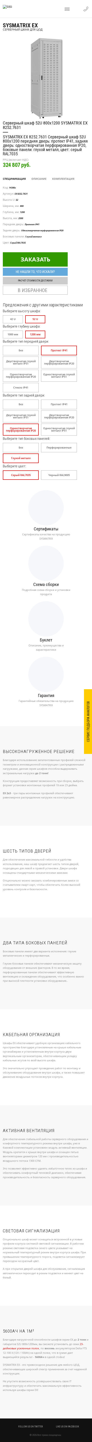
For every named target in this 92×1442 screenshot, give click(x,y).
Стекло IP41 (20, 387)
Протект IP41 (59, 350)
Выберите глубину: (21, 326)
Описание (38, 178)
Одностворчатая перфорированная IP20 (21, 376)
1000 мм (13, 334)
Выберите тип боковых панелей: (26, 439)
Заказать (35, 259)
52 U (35, 319)
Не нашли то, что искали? (35, 272)
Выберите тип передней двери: (26, 341)
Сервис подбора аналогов (88, 721)
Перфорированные (58, 447)
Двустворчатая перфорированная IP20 (59, 362)
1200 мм (35, 334)
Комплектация (63, 178)
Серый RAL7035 (21, 475)
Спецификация (14, 178)
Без (21, 350)
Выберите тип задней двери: (24, 395)
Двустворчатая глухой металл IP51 (21, 362)
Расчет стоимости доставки (35, 280)
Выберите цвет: (14, 466)
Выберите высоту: (22, 311)
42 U (13, 319)
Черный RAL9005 (59, 475)
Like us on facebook (67, 1426)
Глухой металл (21, 458)
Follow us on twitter (30, 1426)
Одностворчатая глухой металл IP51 (59, 376)
